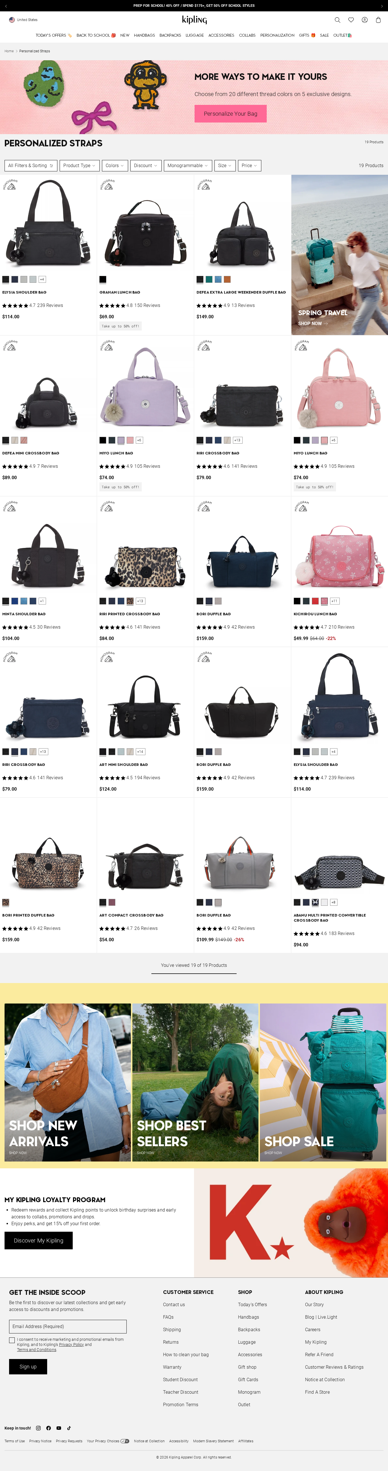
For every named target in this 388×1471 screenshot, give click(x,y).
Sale (324, 35)
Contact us (174, 1304)
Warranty (172, 1367)
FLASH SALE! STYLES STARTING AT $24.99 (194, 6)
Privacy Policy (71, 1344)
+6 (139, 440)
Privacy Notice (40, 1441)
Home (9, 51)
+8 (333, 902)
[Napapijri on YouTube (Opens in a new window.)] (59, 1428)
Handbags (144, 35)
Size (222, 165)
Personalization (277, 35)
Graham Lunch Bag (119, 292)
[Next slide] (381, 5)
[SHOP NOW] (339, 255)
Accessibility (179, 1441)
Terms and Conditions (36, 1349)
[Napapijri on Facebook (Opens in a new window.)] (48, 1428)
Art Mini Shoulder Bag (123, 765)
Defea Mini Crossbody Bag (30, 453)
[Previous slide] (6, 5)
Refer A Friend (319, 1354)
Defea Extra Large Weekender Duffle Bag (241, 292)
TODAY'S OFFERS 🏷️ (54, 35)
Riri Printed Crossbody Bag (129, 614)
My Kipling (316, 1342)
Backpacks (170, 35)
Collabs (247, 35)
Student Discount (180, 1379)
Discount (143, 165)
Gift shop (247, 1367)
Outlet (244, 1404)
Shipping (172, 1329)
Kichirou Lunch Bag (315, 614)
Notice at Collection (325, 1379)
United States (27, 20)
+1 (42, 601)
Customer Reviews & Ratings (334, 1367)
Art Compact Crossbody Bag (131, 915)
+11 (334, 601)
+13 (237, 440)
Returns (171, 1342)
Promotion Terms (180, 1404)
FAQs (168, 1317)
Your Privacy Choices (103, 1441)
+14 (140, 752)
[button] (5, 279)
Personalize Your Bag (230, 113)
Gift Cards (248, 1379)
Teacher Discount (181, 1392)
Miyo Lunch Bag (116, 453)
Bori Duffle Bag (214, 614)
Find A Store (317, 1392)
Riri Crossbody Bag (218, 453)
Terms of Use (15, 1441)
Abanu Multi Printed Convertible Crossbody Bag (330, 918)
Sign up (28, 1367)
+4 (42, 279)
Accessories (221, 35)
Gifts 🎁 (307, 35)
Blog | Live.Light (321, 1317)
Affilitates (245, 1441)
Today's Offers (252, 1304)
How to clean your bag (186, 1354)
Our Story (314, 1304)
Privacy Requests (69, 1441)
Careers (312, 1329)
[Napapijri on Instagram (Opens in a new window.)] (38, 1428)
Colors (112, 165)
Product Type (76, 165)
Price (247, 165)
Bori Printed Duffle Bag (28, 915)
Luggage (195, 35)
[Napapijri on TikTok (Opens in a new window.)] (69, 1428)
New (124, 35)
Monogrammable (185, 165)
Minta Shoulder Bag (24, 614)
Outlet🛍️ (342, 35)
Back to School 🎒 (96, 35)
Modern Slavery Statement (213, 1441)
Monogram (249, 1392)
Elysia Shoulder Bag (24, 292)
